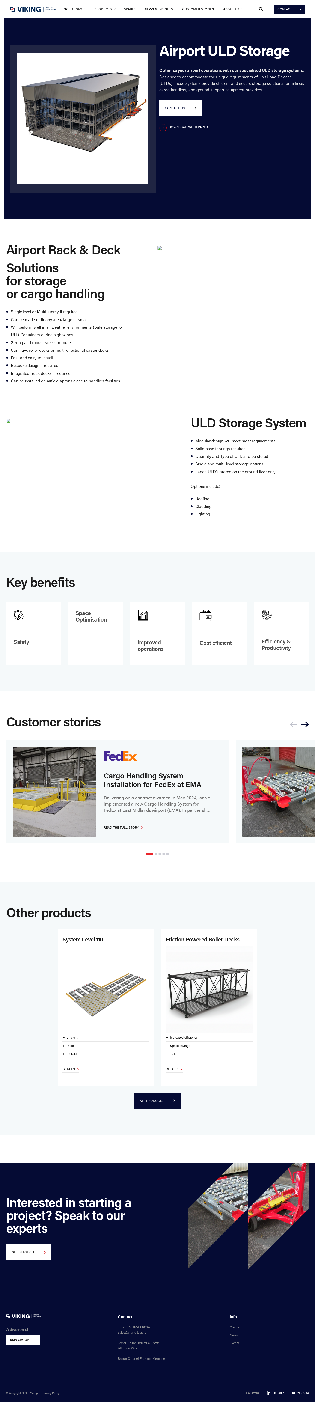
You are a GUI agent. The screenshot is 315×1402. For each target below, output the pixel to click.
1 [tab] (149, 854)
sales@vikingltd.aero (132, 1332)
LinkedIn (278, 1393)
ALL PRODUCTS (151, 1100)
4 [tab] (163, 854)
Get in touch (23, 1252)
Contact (284, 9)
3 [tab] (159, 854)
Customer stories (198, 9)
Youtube (303, 1393)
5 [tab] (167, 854)
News (234, 1335)
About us (231, 9)
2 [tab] (156, 854)
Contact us (175, 108)
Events (234, 1343)
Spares (130, 9)
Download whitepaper (188, 127)
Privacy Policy (50, 1393)
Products (103, 9)
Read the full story (121, 827)
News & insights (159, 9)
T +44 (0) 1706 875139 (134, 1327)
